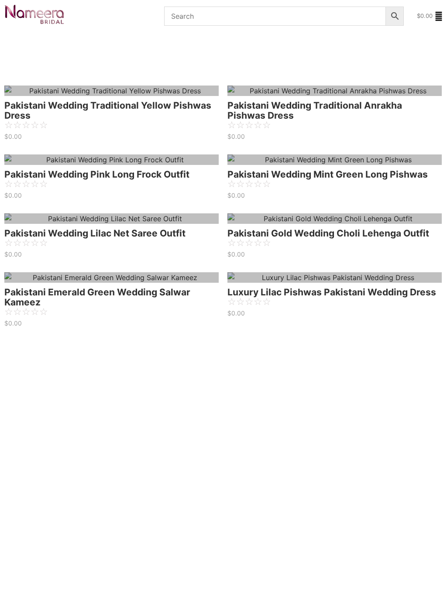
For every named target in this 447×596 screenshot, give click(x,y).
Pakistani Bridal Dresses (40, 44)
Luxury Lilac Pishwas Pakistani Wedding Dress (331, 292)
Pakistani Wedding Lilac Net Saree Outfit (95, 233)
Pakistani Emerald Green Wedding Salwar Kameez (97, 297)
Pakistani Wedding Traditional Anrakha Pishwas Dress (314, 110)
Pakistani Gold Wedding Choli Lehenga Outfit (328, 233)
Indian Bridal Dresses (39, 68)
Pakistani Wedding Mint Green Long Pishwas (327, 174)
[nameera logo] (32, 15)
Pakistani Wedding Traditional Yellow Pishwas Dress (107, 110)
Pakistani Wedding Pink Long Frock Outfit (96, 174)
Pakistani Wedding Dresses (133, 44)
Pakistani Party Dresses (226, 44)
